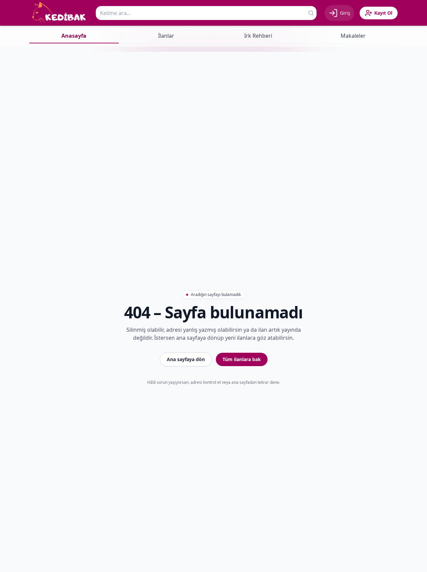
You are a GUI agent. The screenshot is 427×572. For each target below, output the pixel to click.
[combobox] (206, 13)
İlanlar (166, 35)
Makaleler (353, 35)
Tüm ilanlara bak (242, 359)
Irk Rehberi (258, 35)
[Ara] (311, 13)
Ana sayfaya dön (186, 359)
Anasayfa (73, 35)
